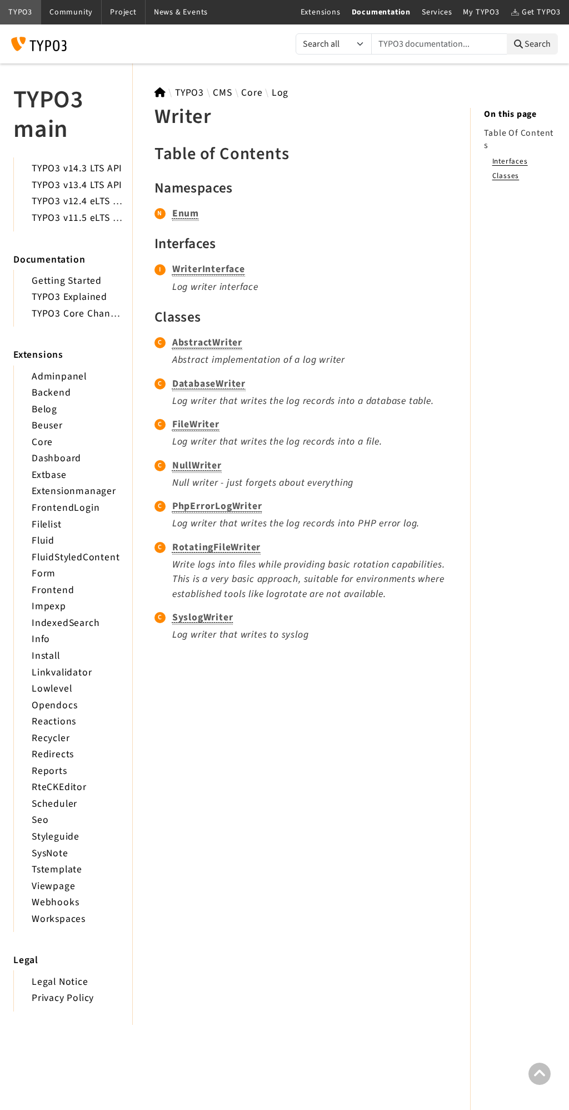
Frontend (53, 590)
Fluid (43, 540)
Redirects (53, 754)
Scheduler (54, 804)
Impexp (49, 606)
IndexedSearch (65, 623)
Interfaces (510, 161)
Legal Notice (60, 982)
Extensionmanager (74, 491)
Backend (51, 392)
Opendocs (54, 705)
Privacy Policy (63, 998)
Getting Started (67, 281)
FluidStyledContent (75, 557)
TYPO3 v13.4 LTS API (77, 185)
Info (41, 639)
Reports (49, 771)
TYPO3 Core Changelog (84, 313)
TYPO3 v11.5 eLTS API (80, 218)
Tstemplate (57, 869)
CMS (222, 93)
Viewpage (53, 886)
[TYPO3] (160, 93)
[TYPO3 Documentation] (39, 43)
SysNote (50, 853)
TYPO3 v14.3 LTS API (77, 168)
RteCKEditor (59, 787)
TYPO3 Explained (69, 297)
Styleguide (55, 836)
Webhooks (55, 902)
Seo (40, 820)
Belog (44, 409)
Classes (506, 175)
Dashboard (56, 458)
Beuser (47, 425)
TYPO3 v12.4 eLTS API (80, 201)
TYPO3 (189, 93)
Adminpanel (59, 376)
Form (44, 573)
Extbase (49, 475)
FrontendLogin (65, 508)
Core (42, 442)
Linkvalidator (62, 672)
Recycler (50, 738)
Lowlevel (52, 688)
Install (46, 656)
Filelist (46, 524)
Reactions (54, 721)
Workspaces (59, 919)
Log (280, 93)
